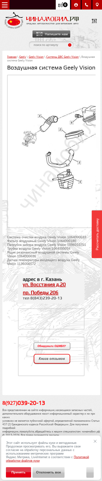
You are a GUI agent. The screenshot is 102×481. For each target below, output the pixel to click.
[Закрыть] (95, 441)
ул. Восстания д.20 (44, 284)
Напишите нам (56, 34)
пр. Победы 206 (40, 292)
